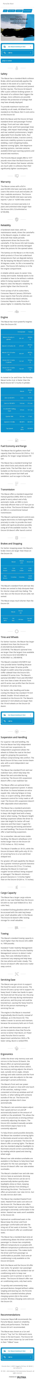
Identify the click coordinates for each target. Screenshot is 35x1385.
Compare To (19, 10)
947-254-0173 (17, 1368)
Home (5, 10)
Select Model (11, 10)
